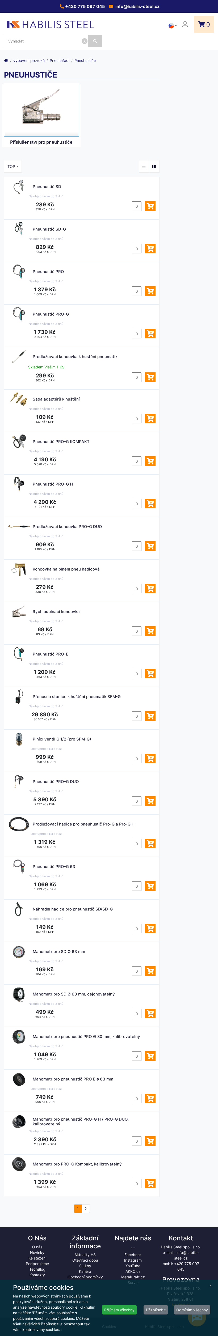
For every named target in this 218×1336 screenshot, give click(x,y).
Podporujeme (37, 1263)
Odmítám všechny (192, 1310)
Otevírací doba (85, 1260)
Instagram (133, 1260)
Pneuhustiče (85, 60)
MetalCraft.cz (133, 1277)
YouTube (132, 1265)
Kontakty (37, 1275)
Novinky (37, 1252)
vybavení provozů (29, 60)
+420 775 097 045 (84, 6)
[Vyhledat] (95, 41)
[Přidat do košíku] (150, 206)
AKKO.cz (133, 1271)
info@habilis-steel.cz (137, 6)
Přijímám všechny (119, 1310)
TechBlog (37, 1269)
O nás (37, 1247)
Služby (85, 1265)
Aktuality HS (85, 1254)
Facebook (133, 1254)
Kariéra (85, 1271)
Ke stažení (37, 1258)
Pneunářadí (59, 60)
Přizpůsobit (156, 1310)
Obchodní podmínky (85, 1277)
